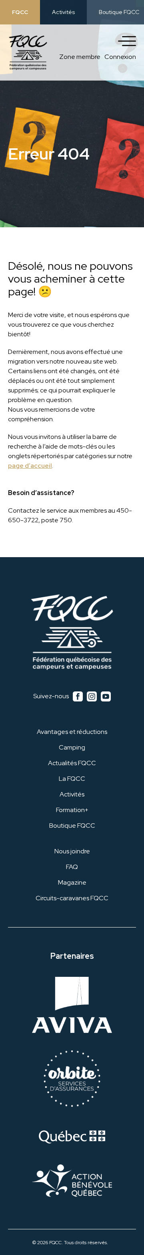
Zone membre (79, 57)
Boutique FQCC (119, 12)
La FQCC (72, 778)
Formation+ (72, 810)
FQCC (20, 12)
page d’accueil (30, 465)
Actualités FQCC (72, 763)
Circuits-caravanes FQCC (72, 898)
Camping (72, 747)
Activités (63, 12)
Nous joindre (72, 851)
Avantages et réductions (72, 732)
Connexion (120, 57)
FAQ (72, 867)
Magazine (72, 882)
